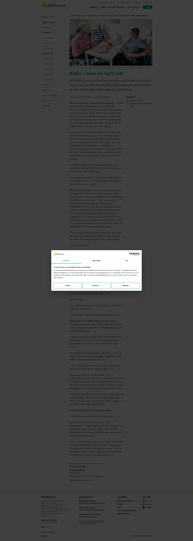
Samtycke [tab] (66, 260)
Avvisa (67, 285)
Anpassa (95, 285)
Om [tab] (126, 260)
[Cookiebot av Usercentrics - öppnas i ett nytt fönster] (131, 254)
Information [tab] (96, 260)
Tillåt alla (125, 285)
